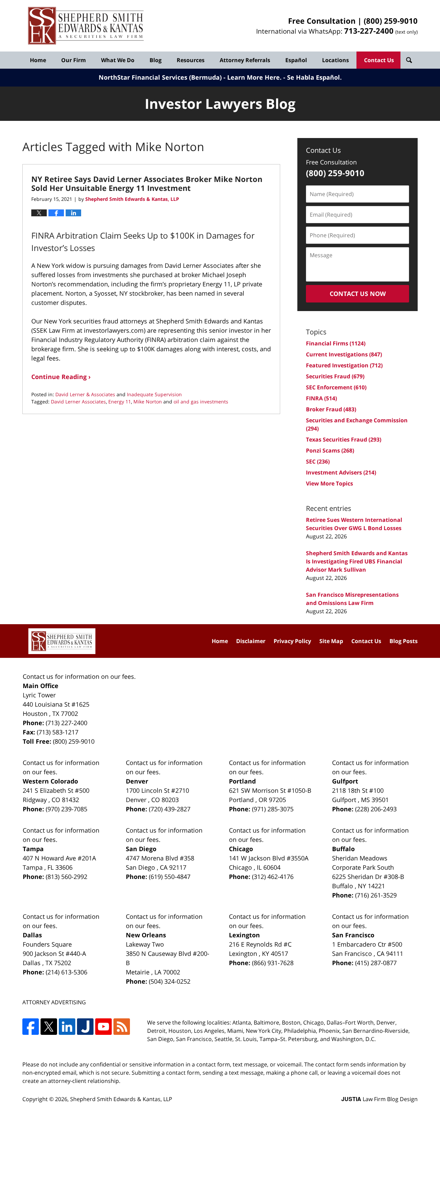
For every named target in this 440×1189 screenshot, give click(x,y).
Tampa (33, 849)
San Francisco (353, 935)
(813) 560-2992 (66, 876)
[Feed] (121, 1026)
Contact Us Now (358, 293)
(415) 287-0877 (376, 963)
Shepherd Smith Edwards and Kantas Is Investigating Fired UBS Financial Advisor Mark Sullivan (357, 561)
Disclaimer (250, 641)
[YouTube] (103, 1026)
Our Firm (73, 60)
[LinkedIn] (67, 1026)
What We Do (117, 60)
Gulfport (345, 781)
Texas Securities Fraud (343, 439)
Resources (191, 60)
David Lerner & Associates (85, 394)
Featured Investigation (344, 365)
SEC (318, 461)
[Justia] (85, 1026)
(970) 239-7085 (66, 809)
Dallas (32, 935)
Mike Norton (147, 401)
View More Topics (329, 483)
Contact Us (379, 60)
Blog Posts (403, 641)
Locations (335, 60)
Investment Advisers (341, 472)
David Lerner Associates (78, 401)
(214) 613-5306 (66, 972)
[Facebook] (30, 1026)
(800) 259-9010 (391, 20)
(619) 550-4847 (169, 876)
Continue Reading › (61, 377)
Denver (137, 781)
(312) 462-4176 (273, 876)
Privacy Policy (292, 641)
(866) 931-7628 (273, 963)
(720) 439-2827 (169, 809)
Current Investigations (344, 354)
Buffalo (343, 849)
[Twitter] (49, 1026)
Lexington (244, 935)
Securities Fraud (335, 376)
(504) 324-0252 (169, 981)
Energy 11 (119, 401)
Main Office (40, 686)
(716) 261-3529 (376, 895)
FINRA (321, 398)
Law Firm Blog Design (379, 1099)
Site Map (331, 641)
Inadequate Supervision (154, 394)
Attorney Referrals (245, 60)
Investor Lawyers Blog (86, 25)
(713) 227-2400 (66, 723)
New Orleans (146, 935)
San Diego (141, 849)
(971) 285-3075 (273, 809)
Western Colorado (50, 781)
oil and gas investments (201, 401)
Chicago (241, 849)
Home (38, 60)
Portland (242, 781)
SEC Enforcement (336, 387)
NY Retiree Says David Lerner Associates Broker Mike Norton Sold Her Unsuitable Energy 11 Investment (146, 183)
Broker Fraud (331, 409)
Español (296, 60)
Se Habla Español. (314, 77)
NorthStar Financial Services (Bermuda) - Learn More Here (189, 77)
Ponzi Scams (330, 450)
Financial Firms (335, 343)
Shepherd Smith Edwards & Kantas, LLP (121, 1099)
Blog (156, 60)
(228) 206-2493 (376, 809)
